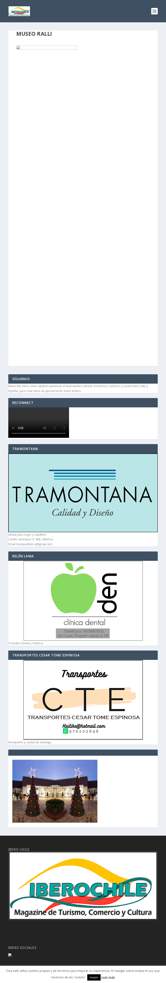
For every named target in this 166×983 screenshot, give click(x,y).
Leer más (108, 977)
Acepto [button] (94, 977)
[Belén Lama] (83, 601)
